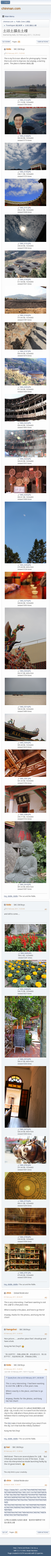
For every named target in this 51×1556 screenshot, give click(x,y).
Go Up (4, 1532)
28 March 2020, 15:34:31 (12, 1485)
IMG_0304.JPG (25, 671)
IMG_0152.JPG (25, 243)
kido (8, 49)
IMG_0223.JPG (25, 423)
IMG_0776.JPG (25, 1201)
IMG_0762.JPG (25, 1165)
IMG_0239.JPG (25, 495)
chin (8, 1292)
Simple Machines (32, 1550)
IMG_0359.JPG (25, 743)
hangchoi (11, 1329)
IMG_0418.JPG (25, 884)
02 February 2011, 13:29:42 (15, 53)
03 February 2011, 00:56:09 (13, 1297)
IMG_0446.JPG (25, 989)
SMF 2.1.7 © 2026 (20, 1550)
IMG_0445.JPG (25, 953)
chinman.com (11, 8)
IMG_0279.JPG (25, 601)
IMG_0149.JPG (25, 172)
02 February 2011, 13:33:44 (15, 909)
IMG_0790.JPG (25, 1237)
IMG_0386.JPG (25, 814)
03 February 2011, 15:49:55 (13, 1369)
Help (14, 1548)
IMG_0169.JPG (25, 315)
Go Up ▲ (34, 1548)
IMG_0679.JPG (25, 1129)
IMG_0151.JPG (25, 208)
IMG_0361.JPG (25, 778)
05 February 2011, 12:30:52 (13, 1451)
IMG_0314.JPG (25, 707)
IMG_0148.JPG (25, 136)
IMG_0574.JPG (25, 1059)
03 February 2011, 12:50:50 (13, 1333)
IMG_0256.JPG (25, 565)
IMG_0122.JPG (25, 100)
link (9, 1423)
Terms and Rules (24, 1548)
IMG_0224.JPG (25, 459)
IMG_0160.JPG (25, 279)
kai (8, 1447)
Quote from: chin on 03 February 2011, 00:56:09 (26, 1378)
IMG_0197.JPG (25, 351)
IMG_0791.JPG (25, 1273)
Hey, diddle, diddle (11, 896)
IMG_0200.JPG (25, 387)
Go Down (6, 42)
